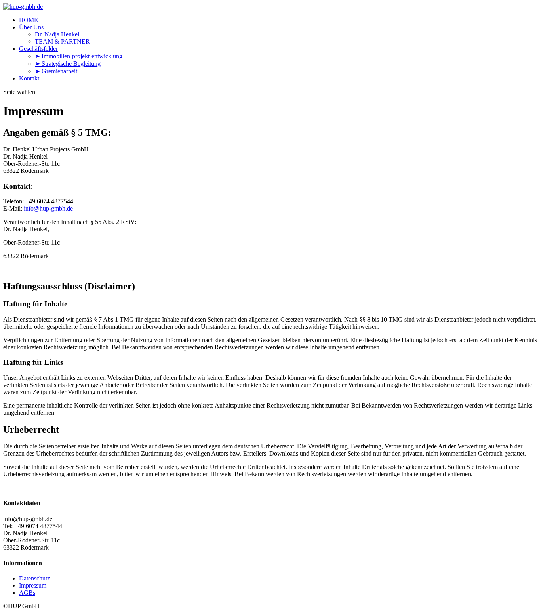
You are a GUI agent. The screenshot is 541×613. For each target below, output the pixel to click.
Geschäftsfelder (38, 48)
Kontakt (29, 78)
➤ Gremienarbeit (56, 71)
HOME (28, 20)
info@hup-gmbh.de (48, 208)
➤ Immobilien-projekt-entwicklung (78, 56)
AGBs (27, 592)
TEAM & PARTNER (62, 41)
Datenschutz (34, 578)
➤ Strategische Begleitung (68, 63)
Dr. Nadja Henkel (57, 34)
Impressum (32, 585)
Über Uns (31, 27)
